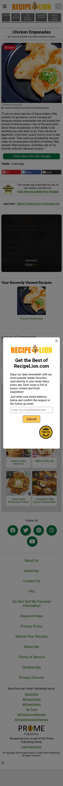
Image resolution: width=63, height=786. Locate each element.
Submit (31, 419)
